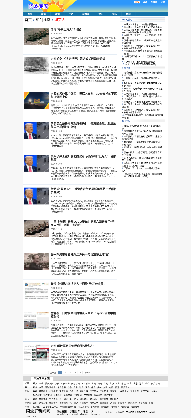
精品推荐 (104, 399)
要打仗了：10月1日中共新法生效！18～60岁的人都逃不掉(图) (141, 47)
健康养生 (43, 391)
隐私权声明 (142, 412)
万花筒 (113, 403)
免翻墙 (154, 2)
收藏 (145, 2)
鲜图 (151, 403)
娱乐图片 (114, 399)
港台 (141, 383)
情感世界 (53, 403)
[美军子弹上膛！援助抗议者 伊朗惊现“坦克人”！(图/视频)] (36, 163)
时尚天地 (94, 403)
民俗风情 (142, 403)
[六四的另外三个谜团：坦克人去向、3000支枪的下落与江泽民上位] (36, 101)
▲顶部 (152, 412)
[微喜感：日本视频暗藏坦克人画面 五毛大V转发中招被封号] (36, 320)
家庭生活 (63, 391)
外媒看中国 (50, 387)
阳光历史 (94, 406)
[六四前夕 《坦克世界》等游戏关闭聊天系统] (36, 66)
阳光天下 (115, 406)
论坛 (114, 14)
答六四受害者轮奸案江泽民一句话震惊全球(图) (80, 254)
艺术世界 (134, 391)
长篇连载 (98, 395)
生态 (135, 383)
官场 (112, 383)
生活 (71, 14)
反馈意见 (120, 412)
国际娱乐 (84, 399)
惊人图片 (37, 406)
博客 (128, 14)
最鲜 (35, 403)
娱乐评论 (94, 399)
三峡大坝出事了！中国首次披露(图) (140, 24)
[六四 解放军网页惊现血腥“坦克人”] (36, 353)
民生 (117, 383)
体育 (129, 383)
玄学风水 (94, 391)
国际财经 (85, 383)
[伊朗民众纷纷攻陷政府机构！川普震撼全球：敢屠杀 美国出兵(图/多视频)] (36, 131)
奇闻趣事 (104, 403)
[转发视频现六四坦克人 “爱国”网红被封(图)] (36, 291)
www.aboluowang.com (66, 414)
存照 (111, 387)
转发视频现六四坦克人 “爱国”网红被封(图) (77, 283)
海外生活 (84, 391)
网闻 (100, 383)
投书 (99, 387)
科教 (106, 383)
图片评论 (125, 387)
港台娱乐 (74, 399)
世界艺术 (78, 395)
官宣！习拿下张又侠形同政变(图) (140, 64)
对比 (105, 387)
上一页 (53, 372)
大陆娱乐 (43, 399)
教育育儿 (114, 391)
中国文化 (124, 391)
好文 (93, 387)
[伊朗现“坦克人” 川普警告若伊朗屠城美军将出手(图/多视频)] (36, 196)
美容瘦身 (145, 391)
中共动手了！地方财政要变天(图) (139, 61)
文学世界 (88, 395)
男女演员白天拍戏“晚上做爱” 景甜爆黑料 (143, 27)
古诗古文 (155, 391)
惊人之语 (61, 387)
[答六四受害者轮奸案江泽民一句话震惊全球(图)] (36, 262)
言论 (41, 387)
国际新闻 (75, 383)
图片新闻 (155, 383)
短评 (87, 387)
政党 (81, 387)
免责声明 (130, 412)
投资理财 (37, 395)
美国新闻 (49, 383)
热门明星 (63, 399)
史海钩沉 (53, 391)
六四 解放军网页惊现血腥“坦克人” (72, 346)
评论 (57, 14)
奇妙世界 (122, 403)
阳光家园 (125, 406)
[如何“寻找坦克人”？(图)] (36, 37)
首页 (29, 14)
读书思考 (57, 395)
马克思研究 (83, 406)
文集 (75, 387)
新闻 (43, 14)
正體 (163, 2)
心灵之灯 (74, 391)
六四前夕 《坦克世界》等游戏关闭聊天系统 (78, 58)
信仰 (147, 383)
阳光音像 (135, 406)
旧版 (137, 2)
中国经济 (65, 383)
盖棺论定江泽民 (50, 406)
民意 (117, 387)
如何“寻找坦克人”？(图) (66, 29)
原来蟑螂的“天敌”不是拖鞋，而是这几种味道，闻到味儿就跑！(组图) (142, 175)
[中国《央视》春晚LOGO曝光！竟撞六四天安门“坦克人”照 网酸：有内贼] (36, 229)
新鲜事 (86, 14)
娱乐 (100, 14)
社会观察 (63, 403)
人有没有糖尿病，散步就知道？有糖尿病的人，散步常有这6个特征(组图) (142, 31)
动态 (69, 387)
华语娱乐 (53, 399)
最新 (35, 383)
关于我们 (109, 412)
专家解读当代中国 (68, 406)
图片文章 (108, 395)
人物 (94, 383)
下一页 (87, 372)
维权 (123, 383)
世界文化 (47, 395)
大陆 (57, 383)
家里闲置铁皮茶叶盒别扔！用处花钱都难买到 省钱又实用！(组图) (142, 164)
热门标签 (43, 20)
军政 (41, 383)
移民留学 (84, 403)
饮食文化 (43, 403)
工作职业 (104, 391)
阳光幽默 (105, 406)
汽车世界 (74, 403)
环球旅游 (132, 403)
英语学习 (68, 395)
